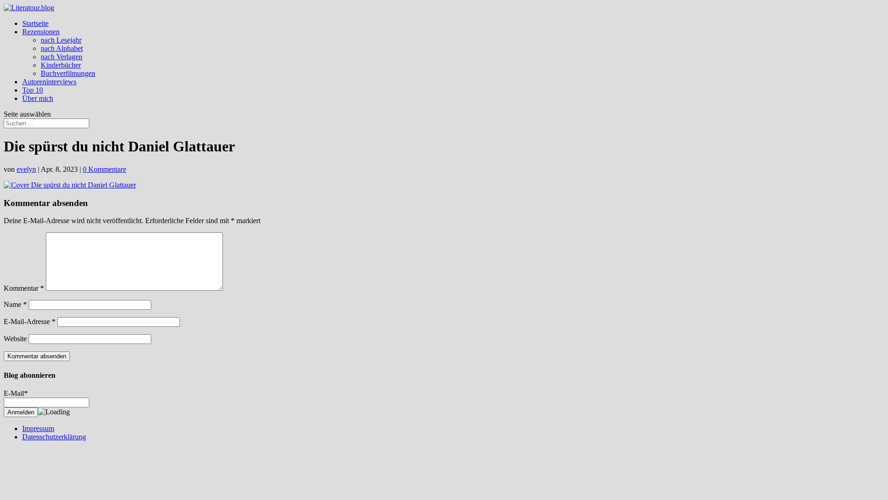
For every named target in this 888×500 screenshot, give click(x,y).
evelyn (26, 169)
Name (15, 304)
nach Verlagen (61, 57)
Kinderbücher (61, 65)
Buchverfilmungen (68, 73)
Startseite (35, 23)
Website (15, 339)
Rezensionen (41, 32)
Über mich (37, 98)
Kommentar (24, 288)
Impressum (38, 428)
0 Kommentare (104, 169)
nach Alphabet (62, 48)
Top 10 (32, 90)
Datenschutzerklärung (54, 437)
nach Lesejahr (61, 40)
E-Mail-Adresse (30, 321)
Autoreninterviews (49, 82)
